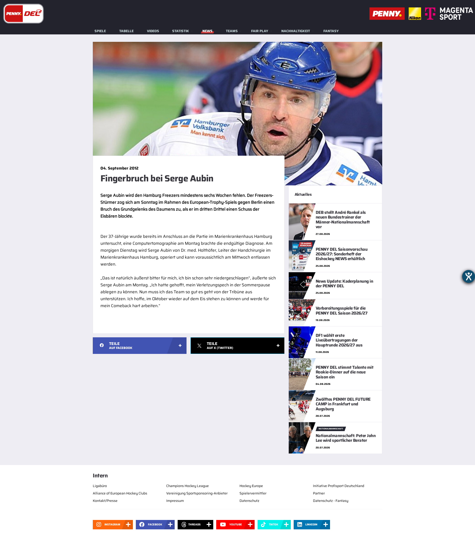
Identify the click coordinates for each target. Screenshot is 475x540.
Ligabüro (100, 486)
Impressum (175, 500)
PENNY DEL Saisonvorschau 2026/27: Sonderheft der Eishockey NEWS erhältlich (342, 254)
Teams (232, 31)
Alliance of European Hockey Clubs (120, 493)
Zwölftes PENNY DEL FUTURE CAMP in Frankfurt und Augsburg (343, 404)
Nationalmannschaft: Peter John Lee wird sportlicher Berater (346, 437)
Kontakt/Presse (105, 500)
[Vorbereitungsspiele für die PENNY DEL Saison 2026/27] (302, 312)
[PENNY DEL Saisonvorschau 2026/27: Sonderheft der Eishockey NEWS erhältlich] (302, 255)
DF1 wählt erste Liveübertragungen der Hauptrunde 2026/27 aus (339, 340)
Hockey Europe (251, 486)
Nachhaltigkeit (295, 31)
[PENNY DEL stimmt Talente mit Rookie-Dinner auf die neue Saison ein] (302, 373)
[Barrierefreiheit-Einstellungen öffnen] (468, 276)
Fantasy (331, 31)
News (207, 31)
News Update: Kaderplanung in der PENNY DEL (344, 283)
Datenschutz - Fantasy (330, 500)
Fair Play (259, 31)
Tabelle (126, 31)
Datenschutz (249, 500)
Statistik (180, 31)
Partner (319, 493)
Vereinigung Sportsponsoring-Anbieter (197, 493)
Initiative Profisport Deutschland (338, 486)
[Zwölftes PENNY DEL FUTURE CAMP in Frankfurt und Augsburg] (302, 406)
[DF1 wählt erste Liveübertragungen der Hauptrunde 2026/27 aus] (302, 341)
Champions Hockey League (187, 486)
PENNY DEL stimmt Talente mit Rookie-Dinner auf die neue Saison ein (345, 372)
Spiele (100, 31)
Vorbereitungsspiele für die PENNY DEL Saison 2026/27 (342, 310)
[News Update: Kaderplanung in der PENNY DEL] (302, 285)
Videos (153, 31)
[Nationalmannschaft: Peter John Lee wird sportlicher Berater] (302, 437)
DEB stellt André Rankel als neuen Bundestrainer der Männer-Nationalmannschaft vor (343, 219)
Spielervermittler (252, 493)
